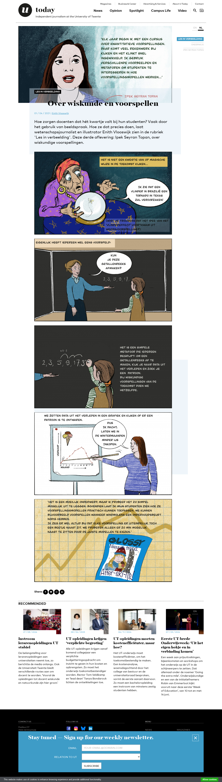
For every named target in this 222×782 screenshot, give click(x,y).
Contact (199, 3)
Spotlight (136, 10)
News (98, 10)
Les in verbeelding (190, 38)
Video (182, 10)
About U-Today (180, 3)
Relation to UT (65, 757)
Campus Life (161, 10)
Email (72, 748)
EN (195, 27)
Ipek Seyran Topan (193, 50)
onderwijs (197, 44)
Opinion (116, 10)
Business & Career (127, 3)
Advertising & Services (154, 3)
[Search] (202, 10)
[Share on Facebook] (45, 592)
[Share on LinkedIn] (62, 592)
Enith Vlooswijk (60, 113)
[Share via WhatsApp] (56, 592)
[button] (195, 738)
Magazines (105, 3)
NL (200, 27)
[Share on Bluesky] (51, 592)
